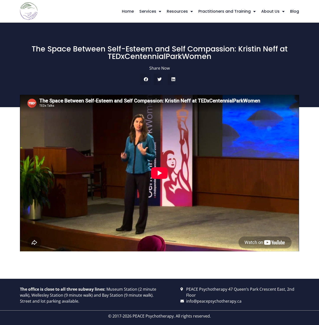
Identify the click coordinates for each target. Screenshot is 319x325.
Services (147, 11)
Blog (294, 11)
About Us (270, 11)
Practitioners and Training (224, 11)
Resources (177, 11)
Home (128, 11)
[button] (146, 79)
